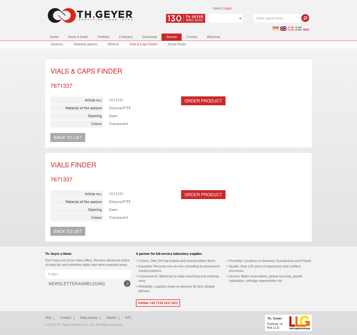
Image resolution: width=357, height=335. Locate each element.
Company (126, 37)
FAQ (48, 318)
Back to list (68, 137)
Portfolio (104, 37)
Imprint (111, 318)
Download (149, 37)
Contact (191, 37)
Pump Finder (177, 44)
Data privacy (89, 318)
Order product (203, 101)
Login (228, 8)
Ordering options (85, 44)
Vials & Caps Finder (143, 44)
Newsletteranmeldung (77, 284)
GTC (128, 318)
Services (57, 44)
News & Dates (78, 37)
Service (171, 37)
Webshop (213, 37)
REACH (113, 44)
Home (54, 37)
